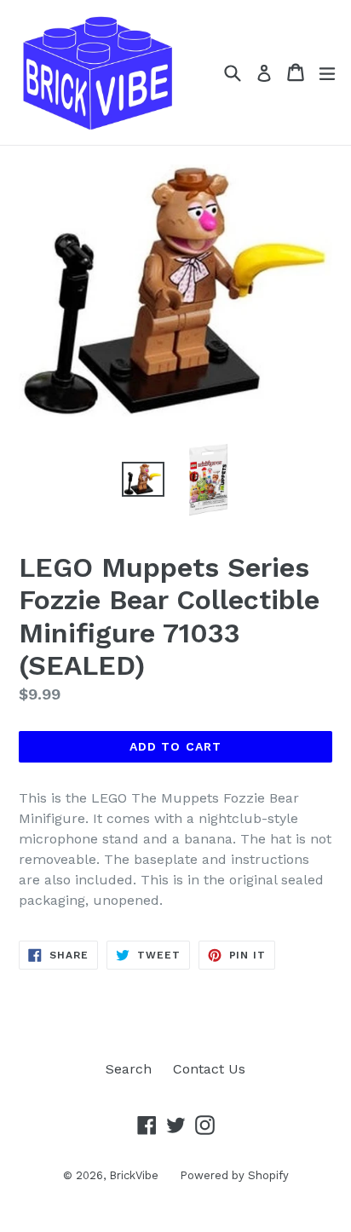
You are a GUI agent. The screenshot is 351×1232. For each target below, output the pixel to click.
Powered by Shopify (234, 1175)
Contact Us (209, 1069)
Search (129, 1069)
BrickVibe (133, 1175)
